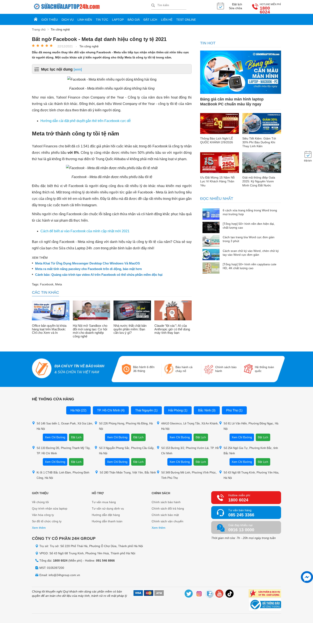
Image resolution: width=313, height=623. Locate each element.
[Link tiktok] (229, 594)
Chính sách (161, 493)
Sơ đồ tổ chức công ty (47, 521)
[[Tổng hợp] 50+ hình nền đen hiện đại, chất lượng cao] (211, 228)
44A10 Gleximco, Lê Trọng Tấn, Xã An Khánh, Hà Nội (189, 426)
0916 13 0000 (241, 530)
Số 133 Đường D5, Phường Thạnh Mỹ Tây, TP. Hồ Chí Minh (63, 450)
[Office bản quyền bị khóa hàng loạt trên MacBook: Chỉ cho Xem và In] (50, 311)
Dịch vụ (68, 19)
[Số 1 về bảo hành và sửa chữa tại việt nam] (41, 369)
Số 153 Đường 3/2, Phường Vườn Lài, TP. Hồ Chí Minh (190, 450)
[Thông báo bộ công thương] (265, 605)
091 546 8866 (105, 560)
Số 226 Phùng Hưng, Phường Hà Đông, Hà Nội (126, 426)
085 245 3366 (241, 515)
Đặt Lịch (76, 437)
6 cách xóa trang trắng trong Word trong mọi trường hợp (250, 212)
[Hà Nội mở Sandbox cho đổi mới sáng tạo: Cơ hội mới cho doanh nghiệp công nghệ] (91, 311)
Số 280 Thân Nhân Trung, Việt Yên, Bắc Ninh (128, 472)
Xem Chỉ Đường (55, 437)
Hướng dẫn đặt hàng (106, 515)
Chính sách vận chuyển (167, 521)
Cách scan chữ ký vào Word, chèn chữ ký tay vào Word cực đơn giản (251, 252)
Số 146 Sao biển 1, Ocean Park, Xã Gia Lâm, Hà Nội (65, 426)
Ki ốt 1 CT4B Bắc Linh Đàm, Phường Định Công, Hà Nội (63, 475)
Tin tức (102, 19)
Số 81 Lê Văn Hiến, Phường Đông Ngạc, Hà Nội (251, 426)
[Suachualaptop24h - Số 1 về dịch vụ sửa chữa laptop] (91, 7)
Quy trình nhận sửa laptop (49, 508)
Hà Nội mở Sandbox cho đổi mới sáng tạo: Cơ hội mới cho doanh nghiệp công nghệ (90, 331)
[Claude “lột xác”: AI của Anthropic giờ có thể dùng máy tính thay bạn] (173, 311)
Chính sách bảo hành (166, 502)
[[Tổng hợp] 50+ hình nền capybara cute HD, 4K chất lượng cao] (211, 268)
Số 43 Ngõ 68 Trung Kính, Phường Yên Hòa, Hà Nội (251, 475)
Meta (58, 284)
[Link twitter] (188, 594)
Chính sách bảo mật (165, 515)
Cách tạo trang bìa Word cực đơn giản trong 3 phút (248, 239)
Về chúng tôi (40, 502)
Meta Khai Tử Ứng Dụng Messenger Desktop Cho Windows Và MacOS (87, 263)
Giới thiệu (49, 19)
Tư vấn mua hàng (104, 502)
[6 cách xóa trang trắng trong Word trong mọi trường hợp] (211, 214)
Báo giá (134, 19)
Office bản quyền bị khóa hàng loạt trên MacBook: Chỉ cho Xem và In (49, 329)
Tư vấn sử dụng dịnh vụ (108, 508)
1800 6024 (265, 10)
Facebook (46, 284)
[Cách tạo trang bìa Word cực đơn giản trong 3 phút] (211, 241)
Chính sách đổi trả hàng (168, 508)
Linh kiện (85, 19)
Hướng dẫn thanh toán (107, 521)
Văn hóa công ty (43, 515)
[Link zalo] (209, 594)
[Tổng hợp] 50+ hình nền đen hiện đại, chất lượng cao (249, 225)
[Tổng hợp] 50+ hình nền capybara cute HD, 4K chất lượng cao (249, 266)
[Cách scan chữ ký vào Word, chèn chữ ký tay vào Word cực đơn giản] (211, 255)
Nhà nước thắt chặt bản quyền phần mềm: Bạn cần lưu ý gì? (129, 329)
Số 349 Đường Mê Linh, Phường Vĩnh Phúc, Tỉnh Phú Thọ (189, 475)
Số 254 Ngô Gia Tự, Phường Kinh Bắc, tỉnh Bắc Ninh (251, 450)
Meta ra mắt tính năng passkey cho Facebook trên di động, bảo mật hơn (88, 269)
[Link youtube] (219, 594)
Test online (186, 19)
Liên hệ (166, 19)
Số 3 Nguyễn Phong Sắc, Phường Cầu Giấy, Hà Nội (126, 450)
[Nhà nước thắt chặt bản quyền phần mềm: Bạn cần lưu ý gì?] (132, 311)
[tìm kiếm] (153, 6)
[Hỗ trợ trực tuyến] (307, 577)
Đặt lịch (150, 19)
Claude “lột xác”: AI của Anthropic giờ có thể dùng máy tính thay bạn (172, 329)
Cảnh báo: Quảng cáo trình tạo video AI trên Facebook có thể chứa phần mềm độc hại (98, 274)
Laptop (118, 19)
